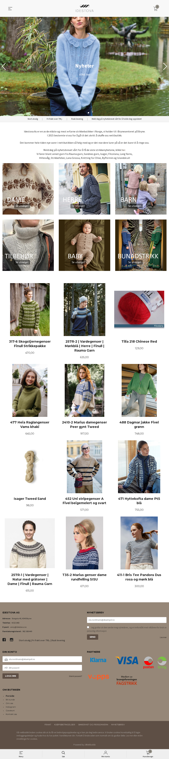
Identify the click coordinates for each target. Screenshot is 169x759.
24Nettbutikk (90, 744)
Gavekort (10, 710)
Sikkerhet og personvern (93, 724)
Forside (10, 696)
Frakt (48, 724)
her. (123, 150)
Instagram (11, 707)
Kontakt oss (11, 714)
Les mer (163, 637)
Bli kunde (10, 699)
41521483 (15, 622)
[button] (165, 66)
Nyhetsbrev (118, 724)
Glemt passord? (75, 676)
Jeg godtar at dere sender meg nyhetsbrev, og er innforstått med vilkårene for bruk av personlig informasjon (127, 629)
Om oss (9, 703)
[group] (84, 66)
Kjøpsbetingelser (64, 724)
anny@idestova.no (18, 627)
